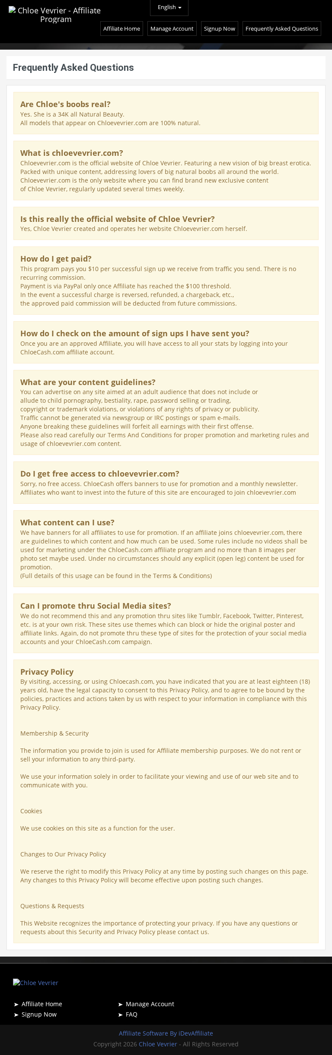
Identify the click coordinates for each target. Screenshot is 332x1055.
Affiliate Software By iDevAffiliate (166, 1033)
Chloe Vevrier (159, 1044)
